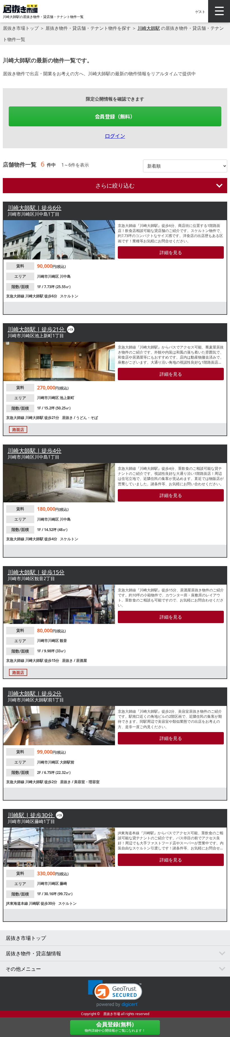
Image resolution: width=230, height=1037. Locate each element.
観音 (63, 640)
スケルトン (69, 295)
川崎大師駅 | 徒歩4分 (34, 450)
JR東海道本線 (17, 903)
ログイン (115, 135)
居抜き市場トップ (21, 28)
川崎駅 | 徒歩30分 (31, 815)
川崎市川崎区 (48, 276)
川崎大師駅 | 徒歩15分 (36, 572)
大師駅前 (67, 762)
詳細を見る (171, 252)
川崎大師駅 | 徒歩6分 (34, 207)
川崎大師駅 (148, 28)
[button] (115, 993)
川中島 (65, 276)
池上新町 (67, 397)
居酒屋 (81, 660)
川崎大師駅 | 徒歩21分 (37, 329)
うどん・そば (87, 417)
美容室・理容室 (87, 781)
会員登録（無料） (115, 116)
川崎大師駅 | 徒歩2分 (34, 693)
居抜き (68, 417)
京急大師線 (15, 295)
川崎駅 (35, 903)
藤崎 (63, 883)
